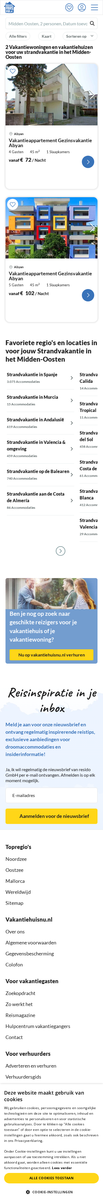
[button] (96, 7)
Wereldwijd (18, 892)
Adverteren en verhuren (30, 1066)
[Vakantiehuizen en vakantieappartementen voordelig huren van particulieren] (9, 7)
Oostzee (14, 870)
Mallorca (15, 881)
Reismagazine (20, 1015)
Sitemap (14, 903)
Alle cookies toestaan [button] (51, 1178)
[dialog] (51, 1142)
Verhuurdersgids (23, 1077)
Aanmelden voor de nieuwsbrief (54, 816)
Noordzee (16, 859)
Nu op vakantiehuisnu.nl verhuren (51, 654)
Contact (14, 1037)
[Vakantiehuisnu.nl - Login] (83, 7)
